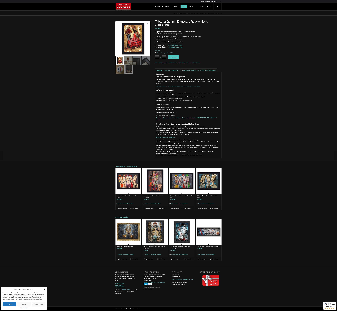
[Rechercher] (210, 6)
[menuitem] (159, 6)
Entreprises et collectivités (178, 284)
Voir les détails (134, 208)
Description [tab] (159, 70)
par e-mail (134, 289)
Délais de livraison (148, 280)
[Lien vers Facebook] (220, 1)
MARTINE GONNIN (196, 62)
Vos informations (176, 276)
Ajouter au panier (174, 57)
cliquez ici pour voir (175, 45)
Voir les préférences (38, 304)
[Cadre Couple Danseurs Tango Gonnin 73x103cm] (1, 155)
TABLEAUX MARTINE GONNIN (180, 62)
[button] (44, 289)
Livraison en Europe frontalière (151, 278)
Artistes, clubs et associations (179, 282)
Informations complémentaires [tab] (172, 70)
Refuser (24, 304)
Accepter (9, 304)
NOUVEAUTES (170, 62)
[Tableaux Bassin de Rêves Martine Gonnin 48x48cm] (335, 155)
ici (200, 86)
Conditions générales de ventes (152, 287)
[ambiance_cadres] (123, 6)
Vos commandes (176, 274)
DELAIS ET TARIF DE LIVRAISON (206, 118)
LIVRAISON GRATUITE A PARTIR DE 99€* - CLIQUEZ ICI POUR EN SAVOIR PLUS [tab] (199, 70)
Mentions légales (24, 308)
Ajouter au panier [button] (123, 208)
